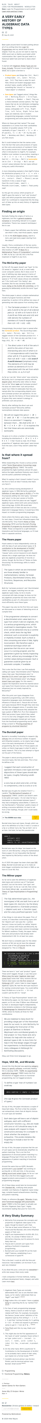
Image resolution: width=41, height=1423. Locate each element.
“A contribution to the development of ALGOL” (19, 547)
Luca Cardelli (17, 1169)
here (12, 1281)
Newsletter (30, 7)
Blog (4, 4)
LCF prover (21, 945)
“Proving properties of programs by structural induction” (17, 725)
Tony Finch (9, 1328)
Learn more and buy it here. (12, 11)
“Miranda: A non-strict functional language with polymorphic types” (20, 1201)
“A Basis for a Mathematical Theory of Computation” (16, 251)
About (17, 4)
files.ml (22, 948)
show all (35, 817)
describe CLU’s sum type (14, 676)
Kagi (6, 1300)
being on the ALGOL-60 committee (20, 286)
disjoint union (7, 382)
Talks (10, 4)
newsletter (33, 1270)
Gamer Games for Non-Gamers (13, 1385)
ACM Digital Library (20, 236)
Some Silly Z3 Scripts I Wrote (13, 1392)
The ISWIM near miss (13, 818)
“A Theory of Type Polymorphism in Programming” (20, 890)
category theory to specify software (20, 1067)
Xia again (20, 1199)
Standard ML (10, 1188)
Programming (10, 1371)
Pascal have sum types (18, 680)
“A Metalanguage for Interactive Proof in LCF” (19, 1009)
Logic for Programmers (12, 7)
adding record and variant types (14, 1173)
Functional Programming (14, 1374)
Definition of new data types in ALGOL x (17, 493)
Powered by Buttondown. (11, 1414)
